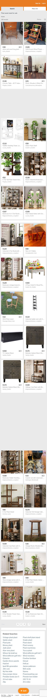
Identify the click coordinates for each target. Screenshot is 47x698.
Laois (9, 514)
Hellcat (25, 664)
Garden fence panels (11, 661)
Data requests (25, 695)
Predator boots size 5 (11, 677)
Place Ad (35, 8)
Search (12, 8)
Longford (38, 51)
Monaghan (38, 85)
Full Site (3, 695)
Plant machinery (29, 648)
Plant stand (27, 643)
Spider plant (7, 640)
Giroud (25, 661)
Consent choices (6, 696)
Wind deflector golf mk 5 (32, 653)
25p (4, 682)
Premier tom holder (30, 677)
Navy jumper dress (10, 674)
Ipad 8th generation (10, 666)
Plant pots (6, 643)
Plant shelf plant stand (31, 637)
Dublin (9, 85)
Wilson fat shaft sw (10, 653)
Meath (8, 51)
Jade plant (7, 648)
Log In (44, 3)
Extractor (6, 658)
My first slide (7, 671)
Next (43, 624)
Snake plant (27, 640)
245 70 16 (27, 679)
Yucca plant (27, 650)
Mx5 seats (27, 669)
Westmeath (35, 480)
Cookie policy (36, 695)
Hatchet (6, 664)
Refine (39, 19)
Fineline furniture (29, 658)
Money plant (7, 645)
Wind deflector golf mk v (12, 656)
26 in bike (26, 682)
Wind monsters (28, 656)
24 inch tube (7, 679)
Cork (35, 253)
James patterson (29, 666)
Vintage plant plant (10, 637)
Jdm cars (6, 669)
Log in (17, 695)
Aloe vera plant (8, 650)
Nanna (25, 671)
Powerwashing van (30, 674)
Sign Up (37, 3)
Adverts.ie (9, 3)
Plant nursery (28, 645)
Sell (24, 691)
